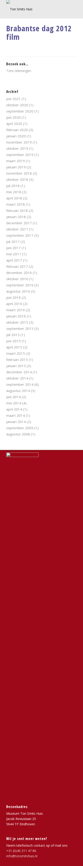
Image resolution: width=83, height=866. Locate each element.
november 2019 (19, 142)
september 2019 (19, 154)
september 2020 (19, 111)
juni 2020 (13, 117)
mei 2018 (13, 192)
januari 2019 (16, 167)
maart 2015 (15, 353)
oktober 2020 (17, 105)
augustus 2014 (18, 390)
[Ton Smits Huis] (34, 9)
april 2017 (14, 260)
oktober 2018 (17, 179)
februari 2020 (17, 129)
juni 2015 (13, 341)
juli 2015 (13, 334)
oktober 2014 (17, 378)
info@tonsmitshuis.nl (21, 856)
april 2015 (14, 347)
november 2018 (19, 173)
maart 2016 (15, 310)
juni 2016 (13, 297)
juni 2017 (13, 247)
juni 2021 (13, 98)
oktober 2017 (17, 229)
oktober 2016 (17, 278)
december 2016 (19, 272)
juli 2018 (13, 185)
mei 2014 (13, 403)
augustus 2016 (18, 291)
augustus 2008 (18, 434)
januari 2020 (16, 136)
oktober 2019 (17, 148)
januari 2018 (16, 216)
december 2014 (19, 372)
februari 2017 (17, 266)
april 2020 (14, 123)
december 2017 (19, 223)
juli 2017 (13, 241)
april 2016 (14, 303)
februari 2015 (17, 359)
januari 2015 (16, 365)
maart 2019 (15, 160)
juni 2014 (13, 396)
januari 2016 (16, 316)
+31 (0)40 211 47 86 (21, 851)
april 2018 (14, 198)
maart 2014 (15, 415)
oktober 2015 (17, 322)
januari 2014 (16, 421)
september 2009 (19, 428)
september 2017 (19, 235)
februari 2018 (17, 210)
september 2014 (19, 384)
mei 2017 (13, 254)
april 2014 (14, 409)
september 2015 (19, 328)
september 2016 (19, 285)
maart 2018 (15, 204)
